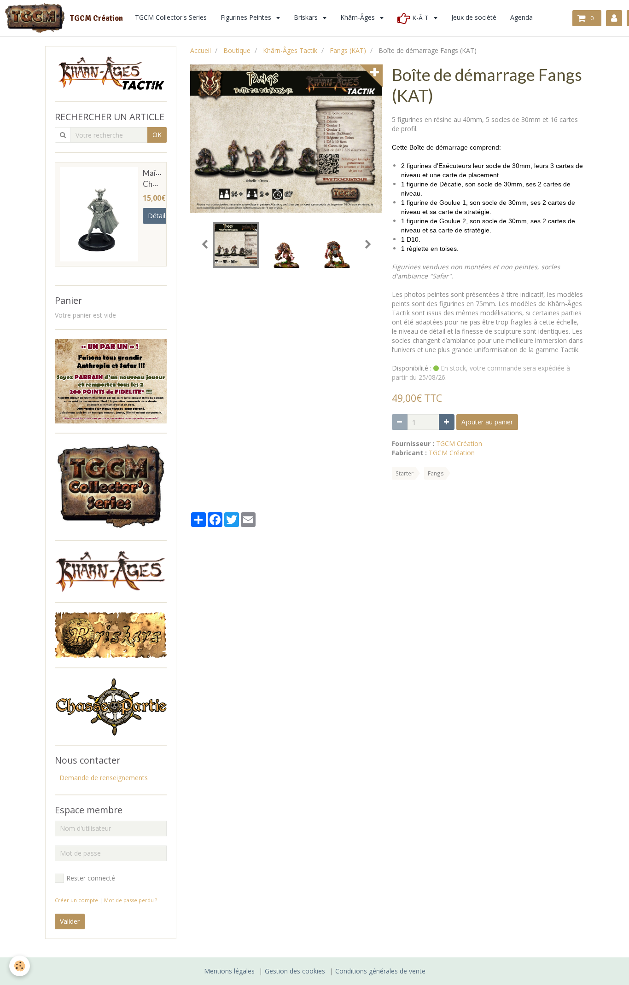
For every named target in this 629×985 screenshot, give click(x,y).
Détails (158, 215)
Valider (70, 921)
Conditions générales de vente (380, 971)
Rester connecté (90, 878)
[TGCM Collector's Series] (111, 485)
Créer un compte (76, 900)
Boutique (236, 50)
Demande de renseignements (103, 777)
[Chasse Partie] (111, 705)
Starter (405, 473)
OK (157, 134)
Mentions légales (229, 971)
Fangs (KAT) (348, 50)
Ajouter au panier (487, 421)
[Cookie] (19, 966)
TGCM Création (459, 443)
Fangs (436, 473)
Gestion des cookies (295, 971)
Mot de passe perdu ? (130, 900)
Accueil (200, 50)
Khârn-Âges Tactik (290, 50)
